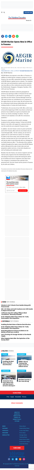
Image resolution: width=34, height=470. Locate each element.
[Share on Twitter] (6, 36)
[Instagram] (24, 459)
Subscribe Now (22, 190)
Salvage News (23, 435)
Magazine (5, 432)
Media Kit (28, 20)
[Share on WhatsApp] (17, 36)
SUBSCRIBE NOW (28, 12)
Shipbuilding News (24, 428)
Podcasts (5, 430)
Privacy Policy (17, 419)
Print (8, 396)
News (4, 426)
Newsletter (18, 396)
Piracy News (22, 426)
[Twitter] (16, 459)
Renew (24, 396)
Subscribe (17, 448)
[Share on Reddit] (13, 36)
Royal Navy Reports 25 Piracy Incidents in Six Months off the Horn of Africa (14, 331)
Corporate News (23, 443)
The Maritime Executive (25, 70)
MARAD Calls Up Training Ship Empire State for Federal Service (24, 364)
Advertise (17, 414)
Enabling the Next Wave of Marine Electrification (16, 324)
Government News (24, 439)
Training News (23, 437)
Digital (12, 396)
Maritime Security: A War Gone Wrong (25, 380)
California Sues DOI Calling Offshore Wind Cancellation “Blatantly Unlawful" (14, 313)
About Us (17, 412)
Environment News (24, 441)
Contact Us (17, 417)
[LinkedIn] (12, 459)
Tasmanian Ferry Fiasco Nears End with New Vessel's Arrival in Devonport (9, 383)
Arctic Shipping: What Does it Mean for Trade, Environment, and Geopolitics (15, 317)
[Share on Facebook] (2, 36)
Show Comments (17, 403)
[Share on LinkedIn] (9, 36)
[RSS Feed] (20, 459)
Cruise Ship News (24, 430)
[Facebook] (9, 459)
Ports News (22, 432)
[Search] (4, 12)
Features (5, 428)
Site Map (17, 421)
